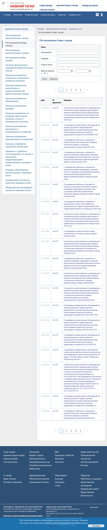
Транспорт (59, 458)
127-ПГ (55, 364)
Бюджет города (36, 455)
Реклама (84, 465)
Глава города (46, 5)
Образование (61, 475)
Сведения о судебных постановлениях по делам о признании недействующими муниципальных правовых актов (19, 158)
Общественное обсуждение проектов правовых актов (18, 189)
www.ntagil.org (8, 507)
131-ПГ (55, 335)
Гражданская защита (90, 488)
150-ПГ (55, 184)
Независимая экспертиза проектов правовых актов (18, 181)
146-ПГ (55, 231)
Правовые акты (75, 15)
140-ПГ (55, 273)
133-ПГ (55, 305)
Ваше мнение (9, 478)
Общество (62, 15)
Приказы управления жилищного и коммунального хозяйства (18, 129)
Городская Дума (90, 5)
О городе (7, 15)
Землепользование (89, 462)
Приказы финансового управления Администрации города (19, 67)
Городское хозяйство (64, 455)
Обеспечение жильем (39, 478)
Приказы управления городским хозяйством (16, 145)
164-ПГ (55, 108)
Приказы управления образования (15, 100)
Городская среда (31, 15)
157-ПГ (55, 140)
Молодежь (60, 482)
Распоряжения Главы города (15, 59)
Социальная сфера (48, 15)
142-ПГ (55, 258)
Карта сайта (94, 507)
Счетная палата (47, 10)
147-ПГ (55, 214)
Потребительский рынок (40, 465)
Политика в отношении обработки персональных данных (23, 516)
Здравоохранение (37, 475)
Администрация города (67, 5)
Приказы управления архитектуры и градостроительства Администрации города (17, 89)
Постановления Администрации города (17, 36)
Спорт (57, 485)
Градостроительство (90, 452)
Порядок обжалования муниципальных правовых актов (18, 172)
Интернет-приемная (12, 482)
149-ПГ (55, 201)
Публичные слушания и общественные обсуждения (91, 482)
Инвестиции (34, 468)
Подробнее (54, 525)
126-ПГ (55, 396)
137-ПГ (55, 288)
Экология (59, 462)
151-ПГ (55, 167)
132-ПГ (55, 320)
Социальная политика (39, 482)
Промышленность (37, 458)
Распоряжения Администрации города (17, 51)
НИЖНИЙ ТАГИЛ (22, 6)
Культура (59, 478)
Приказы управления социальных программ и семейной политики (17, 78)
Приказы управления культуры (15, 107)
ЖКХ (57, 452)
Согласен (96, 526)
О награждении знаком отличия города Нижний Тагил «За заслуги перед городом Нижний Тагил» (80, 233)
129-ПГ (55, 350)
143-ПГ (55, 241)
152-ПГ (55, 152)
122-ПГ (55, 411)
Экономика (18, 15)
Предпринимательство (39, 462)
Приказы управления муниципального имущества (19, 138)
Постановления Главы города (16, 44)
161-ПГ (55, 125)
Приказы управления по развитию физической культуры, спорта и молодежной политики (17, 117)
